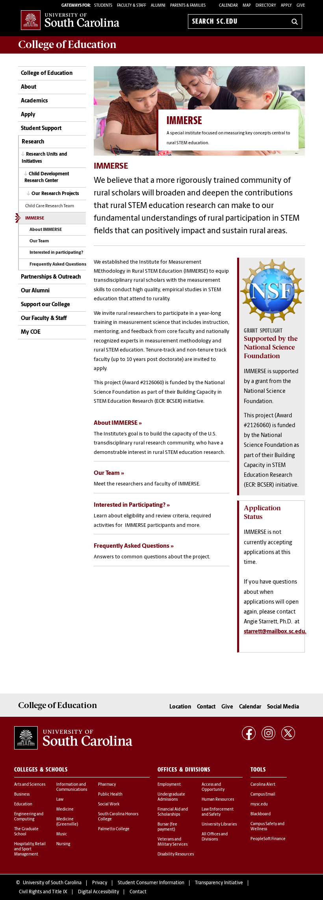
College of (67, 44)
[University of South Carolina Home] (70, 19)
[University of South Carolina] (73, 738)
